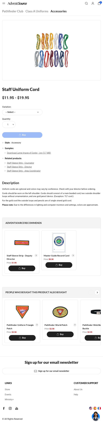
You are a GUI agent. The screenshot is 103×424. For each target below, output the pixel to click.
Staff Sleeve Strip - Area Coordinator (24, 171)
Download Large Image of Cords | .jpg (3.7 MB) (29, 153)
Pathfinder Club (12, 11)
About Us (78, 389)
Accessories (59, 11)
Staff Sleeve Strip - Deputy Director (19, 257)
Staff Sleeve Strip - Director (19, 167)
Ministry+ (9, 399)
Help (76, 394)
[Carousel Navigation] (51, 292)
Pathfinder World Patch (56, 325)
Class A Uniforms (36, 11)
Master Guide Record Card (56, 255)
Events (8, 394)
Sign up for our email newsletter (53, 371)
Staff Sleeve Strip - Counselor (20, 163)
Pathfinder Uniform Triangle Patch (20, 327)
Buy (23, 268)
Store (7, 389)
